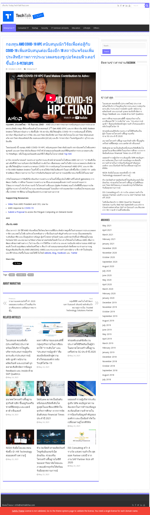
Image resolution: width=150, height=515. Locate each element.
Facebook (61, 253)
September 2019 (109, 316)
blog (54, 253)
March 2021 (107, 234)
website (47, 253)
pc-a (31, 275)
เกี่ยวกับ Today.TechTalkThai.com (15, 6)
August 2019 (108, 320)
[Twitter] (123, 5)
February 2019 (109, 348)
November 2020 (109, 253)
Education (76, 28)
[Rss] (118, 5)
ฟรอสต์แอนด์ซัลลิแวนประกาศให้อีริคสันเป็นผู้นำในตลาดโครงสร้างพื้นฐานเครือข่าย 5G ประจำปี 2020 (122, 133)
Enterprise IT (9, 28)
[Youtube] (129, 5)
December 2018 (109, 357)
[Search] (147, 5)
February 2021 (109, 239)
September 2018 (109, 370)
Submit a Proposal (16, 212)
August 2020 (108, 266)
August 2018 (108, 375)
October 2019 (108, 311)
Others (96, 28)
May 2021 (106, 225)
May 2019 (106, 334)
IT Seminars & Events (60, 28)
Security (44, 28)
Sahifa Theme (18, 511)
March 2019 (107, 343)
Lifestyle (86, 28)
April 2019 (107, 339)
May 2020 (106, 280)
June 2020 (107, 275)
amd (12, 275)
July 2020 (106, 271)
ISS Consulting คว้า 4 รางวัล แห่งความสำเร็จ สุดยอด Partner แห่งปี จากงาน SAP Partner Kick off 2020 (81, 455)
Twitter (74, 253)
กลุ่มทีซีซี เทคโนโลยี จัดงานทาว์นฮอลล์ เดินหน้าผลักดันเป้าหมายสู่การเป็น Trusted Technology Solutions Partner (78, 305)
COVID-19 (29, 208)
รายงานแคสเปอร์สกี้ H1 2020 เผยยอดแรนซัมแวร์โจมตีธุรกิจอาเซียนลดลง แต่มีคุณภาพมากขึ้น (22, 305)
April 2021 (107, 230)
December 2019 (109, 302)
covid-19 (21, 275)
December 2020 (109, 248)
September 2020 (109, 262)
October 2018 (108, 366)
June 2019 (107, 330)
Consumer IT (23, 28)
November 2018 (109, 361)
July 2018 (106, 379)
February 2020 (109, 293)
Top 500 (68, 154)
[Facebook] (121, 5)
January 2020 (108, 298)
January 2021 (108, 244)
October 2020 (108, 257)
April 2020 (107, 284)
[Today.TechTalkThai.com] (24, 15)
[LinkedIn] (126, 5)
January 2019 (108, 352)
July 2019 (106, 325)
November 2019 (109, 307)
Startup (35, 28)
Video (10, 204)
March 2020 (107, 289)
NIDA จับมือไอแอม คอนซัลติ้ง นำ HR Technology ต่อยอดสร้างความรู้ (19, 452)
